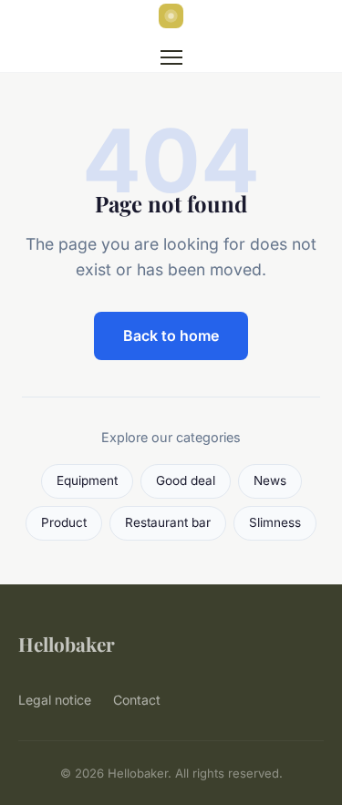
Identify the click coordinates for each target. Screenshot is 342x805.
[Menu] (171, 57)
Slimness (275, 522)
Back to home (171, 335)
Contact (137, 699)
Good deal (185, 480)
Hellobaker (66, 643)
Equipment (87, 480)
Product (64, 522)
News (270, 480)
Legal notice (54, 699)
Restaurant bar (168, 522)
